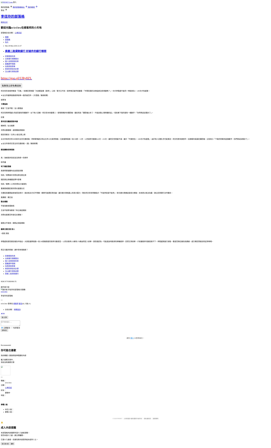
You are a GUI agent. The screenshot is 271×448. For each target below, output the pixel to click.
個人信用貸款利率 (12, 61)
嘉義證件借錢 (10, 64)
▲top (3, 313)
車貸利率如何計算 (12, 69)
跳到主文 (4, 22)
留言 (20, 304)
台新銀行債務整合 (12, 59)
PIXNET (119, 418)
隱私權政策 (147, 418)
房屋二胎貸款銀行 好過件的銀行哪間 (25, 51)
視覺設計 (17, 309)
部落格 (7, 40)
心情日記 (18, 33)
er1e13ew (4, 292)
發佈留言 (4, 330)
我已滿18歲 (5, 444)
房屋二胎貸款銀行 (12, 274)
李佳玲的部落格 (13, 16)
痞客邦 (15, 304)
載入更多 (4, 317)
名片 (6, 42)
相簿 (6, 37)
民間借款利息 (10, 56)
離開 (12, 444)
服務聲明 (155, 418)
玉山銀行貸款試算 (12, 71)
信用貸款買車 (10, 66)
